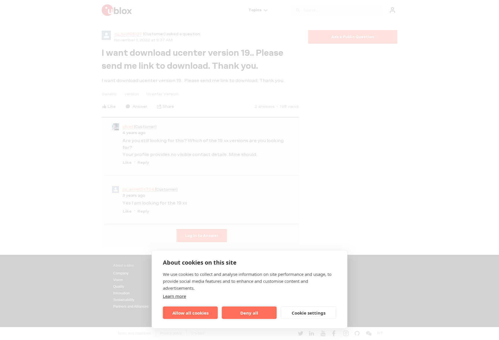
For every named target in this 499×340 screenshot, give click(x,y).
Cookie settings (308, 313)
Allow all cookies (190, 313)
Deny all (249, 313)
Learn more (174, 296)
